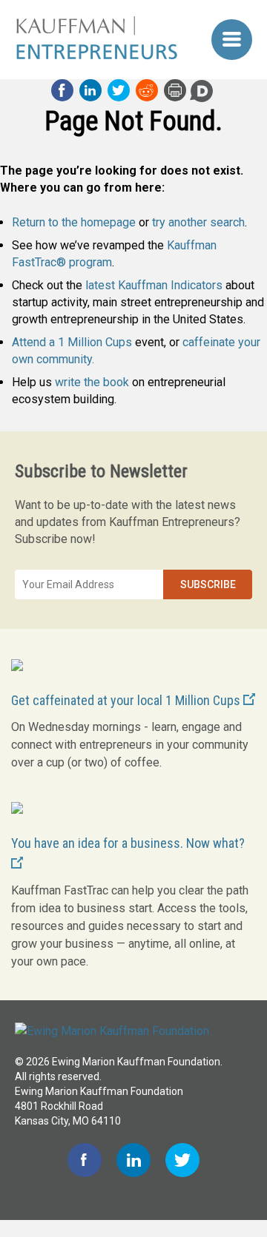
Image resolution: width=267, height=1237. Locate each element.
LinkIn (133, 1160)
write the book (92, 382)
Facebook (62, 90)
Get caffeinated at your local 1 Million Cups (127, 700)
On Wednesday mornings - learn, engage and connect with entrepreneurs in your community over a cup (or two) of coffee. (129, 744)
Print (175, 90)
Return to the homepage (74, 222)
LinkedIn (90, 90)
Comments (202, 91)
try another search (198, 222)
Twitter (119, 90)
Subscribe (208, 584)
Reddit (147, 90)
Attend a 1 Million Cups (72, 342)
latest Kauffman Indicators (153, 285)
